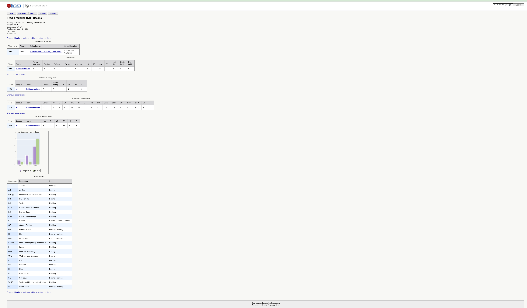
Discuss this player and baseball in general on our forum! (29, 38)
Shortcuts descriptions (16, 74)
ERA (114, 103)
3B (100, 64)
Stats (51, 181)
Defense (57, 64)
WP (121, 103)
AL (17, 89)
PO (70, 121)
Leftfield (114, 63)
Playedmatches (36, 63)
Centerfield (122, 63)
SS (107, 64)
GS (65, 103)
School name (35, 46)
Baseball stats (39, 6)
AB (69, 85)
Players (12, 13)
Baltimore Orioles (23, 69)
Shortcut (11, 181)
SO (82, 85)
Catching (78, 64)
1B (88, 64)
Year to (23, 46)
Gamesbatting (56, 83)
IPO (72, 103)
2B (94, 64)
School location (70, 46)
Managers (22, 13)
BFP (137, 103)
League (19, 85)
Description (23, 181)
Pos (44, 121)
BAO (106, 103)
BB (76, 85)
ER (85, 103)
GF (144, 103)
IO (64, 121)
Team (18, 64)
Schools (42, 13)
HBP (129, 103)
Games (46, 85)
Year (10, 64)
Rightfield (130, 63)
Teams (32, 13)
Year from (12, 46)
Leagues (53, 13)
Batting (47, 64)
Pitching (68, 64)
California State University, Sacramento (45, 52)
